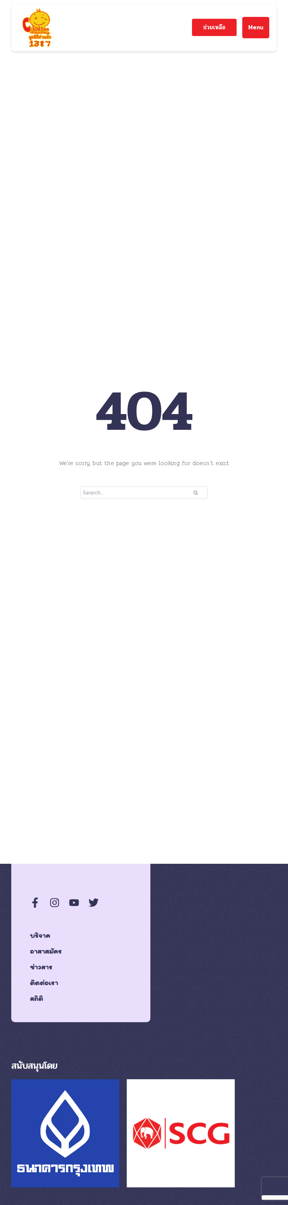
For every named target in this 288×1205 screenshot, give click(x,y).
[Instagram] (55, 903)
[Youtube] (74, 903)
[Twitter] (93, 903)
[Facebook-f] (35, 903)
